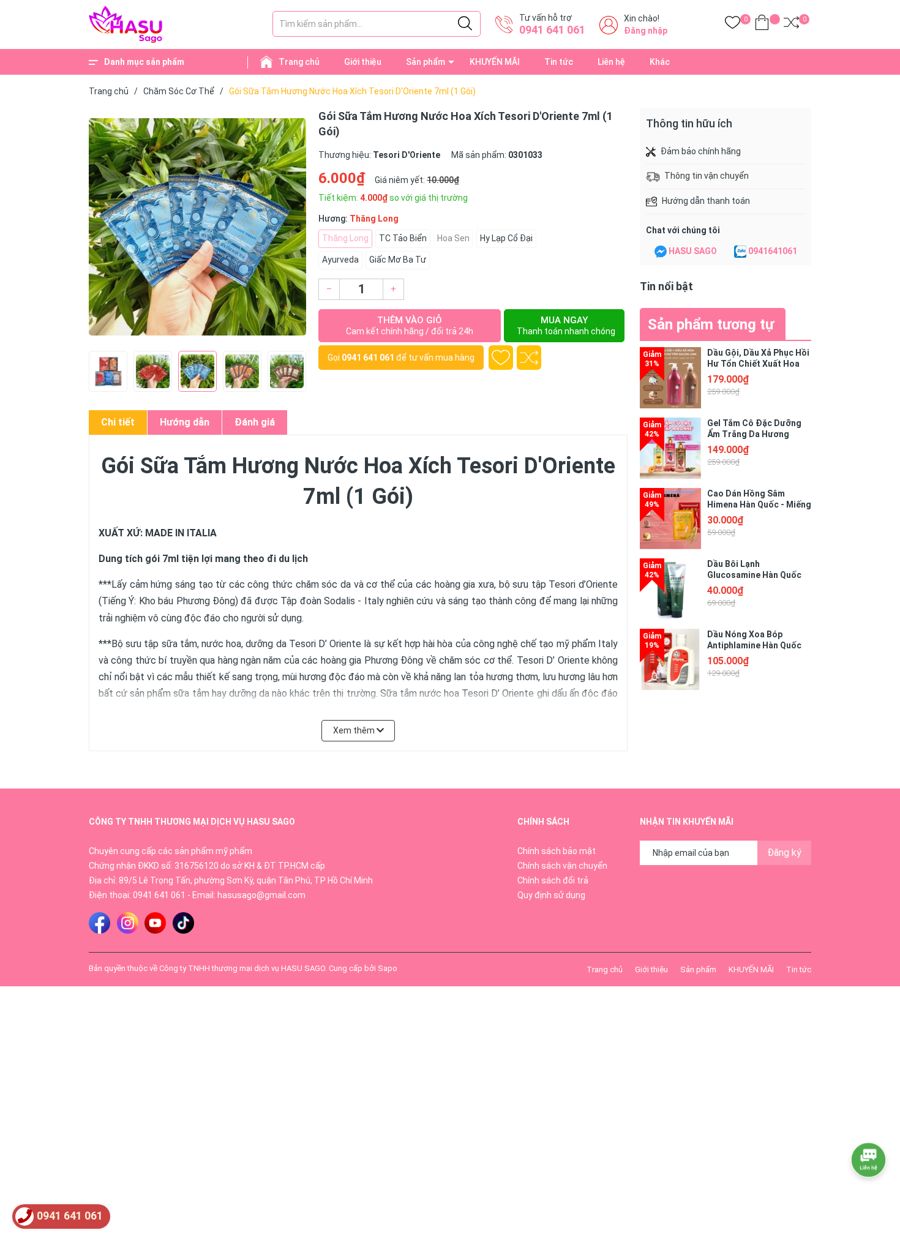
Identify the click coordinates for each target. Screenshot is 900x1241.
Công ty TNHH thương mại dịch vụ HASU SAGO (242, 968)
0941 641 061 (552, 29)
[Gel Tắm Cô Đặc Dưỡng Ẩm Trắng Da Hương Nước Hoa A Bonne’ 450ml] (670, 448)
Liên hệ (611, 62)
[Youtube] (155, 923)
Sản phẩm (425, 62)
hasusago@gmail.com (261, 895)
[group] (197, 226)
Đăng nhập (645, 31)
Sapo (387, 968)
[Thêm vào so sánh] (529, 357)
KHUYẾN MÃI (495, 62)
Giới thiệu (362, 62)
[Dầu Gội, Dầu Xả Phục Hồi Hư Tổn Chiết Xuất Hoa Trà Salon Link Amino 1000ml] (670, 377)
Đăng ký (784, 852)
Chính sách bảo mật (556, 851)
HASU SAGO (693, 251)
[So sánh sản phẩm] (791, 25)
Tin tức (558, 62)
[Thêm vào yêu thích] (501, 357)
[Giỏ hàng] (762, 25)
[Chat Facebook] (660, 251)
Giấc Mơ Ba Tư (397, 259)
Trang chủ (299, 62)
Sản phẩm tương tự (711, 324)
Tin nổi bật (666, 286)
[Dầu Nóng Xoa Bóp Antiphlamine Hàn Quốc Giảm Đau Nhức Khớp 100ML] (670, 659)
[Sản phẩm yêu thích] (732, 25)
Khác (660, 62)
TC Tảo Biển (403, 238)
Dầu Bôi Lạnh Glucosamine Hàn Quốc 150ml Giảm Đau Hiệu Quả (759, 575)
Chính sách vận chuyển (562, 866)
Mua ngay (566, 325)
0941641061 (772, 251)
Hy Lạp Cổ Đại (506, 238)
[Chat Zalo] (740, 251)
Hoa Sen (453, 238)
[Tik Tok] (183, 923)
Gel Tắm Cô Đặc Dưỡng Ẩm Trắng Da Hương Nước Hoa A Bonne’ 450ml (759, 434)
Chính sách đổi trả (552, 880)
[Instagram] (127, 923)
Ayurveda (340, 259)
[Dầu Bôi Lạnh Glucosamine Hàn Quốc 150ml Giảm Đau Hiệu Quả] (670, 589)
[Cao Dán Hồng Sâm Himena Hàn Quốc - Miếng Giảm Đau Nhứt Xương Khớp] (670, 518)
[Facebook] (99, 923)
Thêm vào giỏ (409, 325)
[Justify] (465, 24)
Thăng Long (345, 238)
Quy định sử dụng (551, 895)
